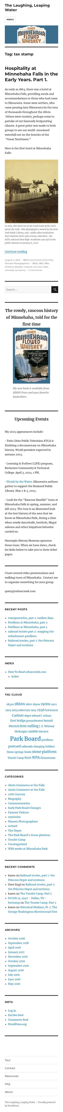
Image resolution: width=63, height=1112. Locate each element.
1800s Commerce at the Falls (38, 260)
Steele (27, 752)
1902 (54, 704)
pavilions (47, 739)
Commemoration (19, 803)
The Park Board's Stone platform (29, 835)
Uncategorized (17, 844)
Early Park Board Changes (24, 807)
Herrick (14, 726)
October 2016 (16, 961)
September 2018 (18, 943)
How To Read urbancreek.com (27, 671)
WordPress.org (17, 1024)
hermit (48, 720)
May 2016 (14, 983)
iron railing (29, 726)
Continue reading (16, 251)
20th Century (16, 794)
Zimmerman (47, 757)
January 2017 (16, 952)
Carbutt (28, 266)
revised (12, 826)
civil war (37, 266)
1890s (36, 704)
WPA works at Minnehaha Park (28, 848)
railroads (9, 270)
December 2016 (18, 956)
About (9, 1092)
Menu (10, 19)
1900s (45, 704)
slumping (39, 746)
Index (15, 676)
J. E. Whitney (46, 726)
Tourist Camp (16, 757)
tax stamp (20, 270)
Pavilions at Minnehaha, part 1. (28, 627)
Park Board (25, 738)
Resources (11, 1076)
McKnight (21, 731)
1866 (29, 704)
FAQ (7, 1084)
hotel (45, 266)
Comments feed (18, 1019)
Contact (10, 1068)
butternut (51, 710)
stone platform (44, 752)
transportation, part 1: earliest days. (31, 618)
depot (27, 715)
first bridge (18, 720)
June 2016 (14, 979)
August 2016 (16, 970)
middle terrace (38, 731)
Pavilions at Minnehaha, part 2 (27, 622)
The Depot (14, 830)
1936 (41, 710)
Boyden (19, 266)
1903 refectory (21, 710)
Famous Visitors (18, 812)
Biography (14, 798)
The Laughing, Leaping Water (20, 1102)
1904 (34, 710)
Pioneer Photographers (17, 263)
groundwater (34, 720)
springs (19, 752)
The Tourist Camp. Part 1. (36, 893)
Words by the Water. (20, 481)
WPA (36, 757)
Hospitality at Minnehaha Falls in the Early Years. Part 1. (31, 73)
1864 (46, 263)
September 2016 (18, 965)
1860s (35, 263)
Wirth (27, 757)
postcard (14, 746)
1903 (8, 710)
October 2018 (16, 938)
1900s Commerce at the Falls (26, 789)
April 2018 (14, 947)
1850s (10, 704)
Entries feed (15, 1015)
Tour (7, 1060)
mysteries (14, 817)
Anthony (9, 266)
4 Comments (35, 270)
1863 (41, 263)
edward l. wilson (41, 715)
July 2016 (14, 974)
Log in (12, 1010)
